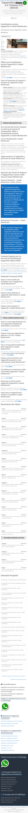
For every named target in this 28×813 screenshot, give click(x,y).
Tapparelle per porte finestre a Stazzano (13, 687)
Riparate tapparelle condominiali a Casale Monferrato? (12, 636)
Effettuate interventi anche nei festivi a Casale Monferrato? (13, 631)
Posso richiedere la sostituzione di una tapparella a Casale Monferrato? (14, 593)
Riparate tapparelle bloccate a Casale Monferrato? (11, 589)
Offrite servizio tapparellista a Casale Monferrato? (14, 580)
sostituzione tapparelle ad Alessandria (10, 740)
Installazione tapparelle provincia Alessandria (11, 721)
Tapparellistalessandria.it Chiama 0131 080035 (14, 5)
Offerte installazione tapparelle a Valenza (12, 273)
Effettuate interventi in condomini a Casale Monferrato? (12, 608)
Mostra (8, 36)
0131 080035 (9, 77)
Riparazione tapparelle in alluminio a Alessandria (13, 676)
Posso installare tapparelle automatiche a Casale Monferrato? (14, 660)
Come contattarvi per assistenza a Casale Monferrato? (12, 670)
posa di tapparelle (21, 56)
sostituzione (6, 111)
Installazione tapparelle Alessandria (9, 736)
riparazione (21, 110)
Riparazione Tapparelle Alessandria (9, 738)
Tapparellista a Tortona (6, 747)
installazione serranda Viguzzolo (19, 679)
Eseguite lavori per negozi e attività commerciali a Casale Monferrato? (14, 646)
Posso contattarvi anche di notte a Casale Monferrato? (12, 603)
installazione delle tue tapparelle (12, 352)
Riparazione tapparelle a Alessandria (9, 723)
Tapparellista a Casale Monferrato (9, 743)
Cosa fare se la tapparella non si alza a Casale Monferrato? (13, 655)
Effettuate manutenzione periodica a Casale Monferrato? (13, 650)
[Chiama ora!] (25, 3)
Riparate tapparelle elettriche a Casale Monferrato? (11, 618)
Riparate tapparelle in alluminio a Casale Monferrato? (12, 641)
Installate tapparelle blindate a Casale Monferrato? (11, 623)
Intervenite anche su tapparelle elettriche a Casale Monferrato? (12, 665)
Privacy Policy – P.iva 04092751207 (14, 811)
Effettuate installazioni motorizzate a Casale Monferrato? (13, 598)
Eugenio (6, 312)
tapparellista (17, 270)
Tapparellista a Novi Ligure (7, 745)
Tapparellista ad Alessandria (7, 726)
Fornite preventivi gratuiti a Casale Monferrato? (14, 627)
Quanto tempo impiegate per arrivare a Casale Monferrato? (13, 613)
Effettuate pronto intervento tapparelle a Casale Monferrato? (13, 584)
